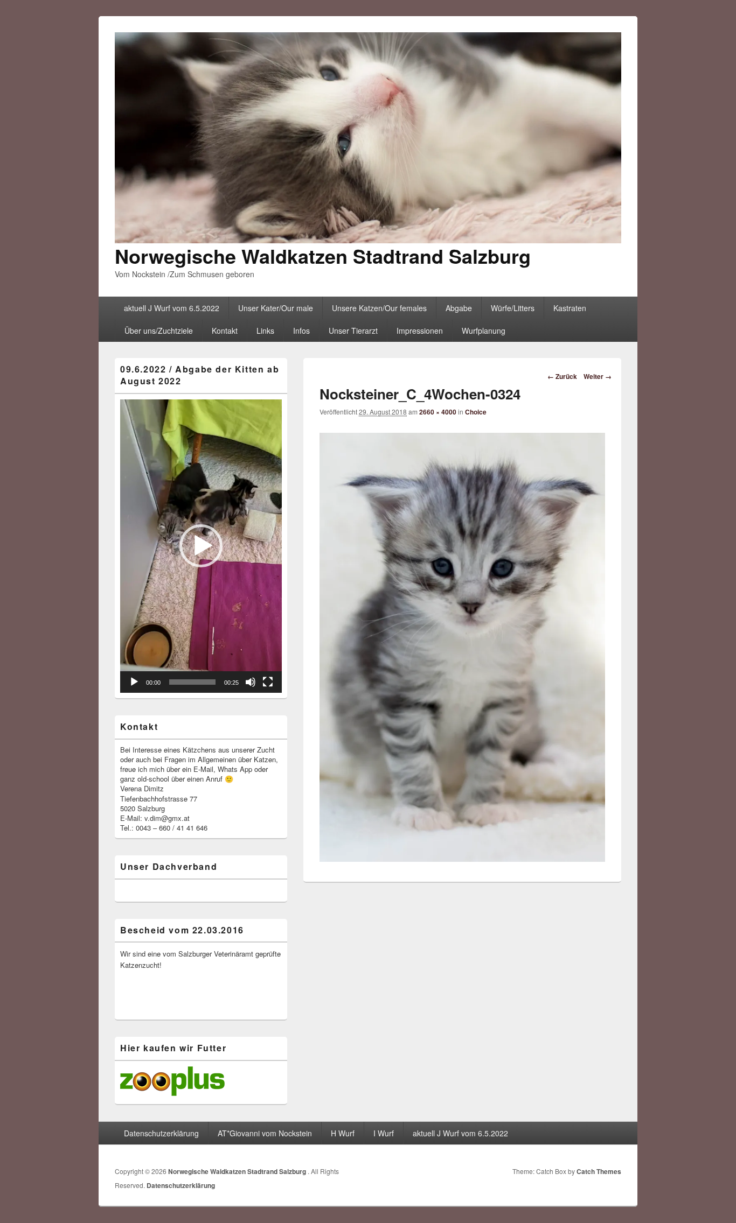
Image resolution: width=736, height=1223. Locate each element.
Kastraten (569, 308)
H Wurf (343, 1133)
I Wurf (383, 1133)
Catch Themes (599, 1171)
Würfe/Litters (512, 308)
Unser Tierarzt (353, 330)
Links (265, 330)
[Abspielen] (134, 682)
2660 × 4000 (437, 412)
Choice (476, 412)
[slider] (192, 682)
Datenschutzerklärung (161, 1133)
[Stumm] (250, 682)
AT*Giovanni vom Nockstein (265, 1133)
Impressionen (420, 330)
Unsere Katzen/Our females (379, 308)
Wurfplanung (483, 330)
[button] (201, 545)
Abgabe (459, 308)
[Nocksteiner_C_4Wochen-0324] (462, 858)
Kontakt (225, 330)
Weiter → (598, 376)
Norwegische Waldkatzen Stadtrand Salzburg (323, 256)
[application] (201, 546)
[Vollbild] (267, 682)
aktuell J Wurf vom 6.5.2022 (171, 308)
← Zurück (562, 376)
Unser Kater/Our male (275, 308)
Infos (301, 330)
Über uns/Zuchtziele (158, 330)
